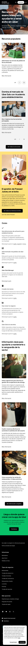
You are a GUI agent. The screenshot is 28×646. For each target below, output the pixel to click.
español (19, 244)
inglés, (15, 244)
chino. (24, 244)
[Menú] (26, 2)
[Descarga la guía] (3, 267)
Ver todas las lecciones (14, 146)
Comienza (20, 2)
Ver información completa (14, 503)
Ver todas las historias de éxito (12, 210)
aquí (19, 637)
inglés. (15, 262)
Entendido (22, 642)
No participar (13, 642)
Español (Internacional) (9, 618)
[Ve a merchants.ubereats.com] (5, 2)
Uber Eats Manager (8, 270)
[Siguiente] (24, 82)
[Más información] (14, 366)
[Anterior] (19, 82)
